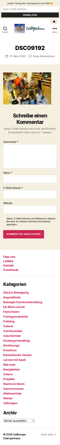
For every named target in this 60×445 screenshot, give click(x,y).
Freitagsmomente (15, 316)
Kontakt (8, 265)
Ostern (8, 374)
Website (7, 203)
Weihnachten (12, 393)
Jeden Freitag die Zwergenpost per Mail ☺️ (30, 3)
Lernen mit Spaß (14, 360)
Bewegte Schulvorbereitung (22, 302)
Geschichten (12, 335)
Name (7, 172)
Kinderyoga (11, 345)
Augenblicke (11, 297)
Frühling (9, 321)
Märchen (9, 364)
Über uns (9, 256)
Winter (8, 398)
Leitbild (8, 261)
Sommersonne (13, 388)
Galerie (8, 326)
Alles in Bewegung (15, 292)
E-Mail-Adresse (13, 188)
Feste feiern (11, 311)
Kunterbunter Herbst (17, 355)
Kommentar (10, 142)
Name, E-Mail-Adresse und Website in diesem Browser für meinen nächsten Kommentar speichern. (31, 221)
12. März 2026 (18, 56)
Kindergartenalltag (16, 340)
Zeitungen (10, 403)
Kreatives (10, 350)
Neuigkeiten (11, 369)
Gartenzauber (13, 331)
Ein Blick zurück (14, 307)
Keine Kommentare (44, 56)
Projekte (9, 379)
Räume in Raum (14, 384)
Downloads (10, 269)
